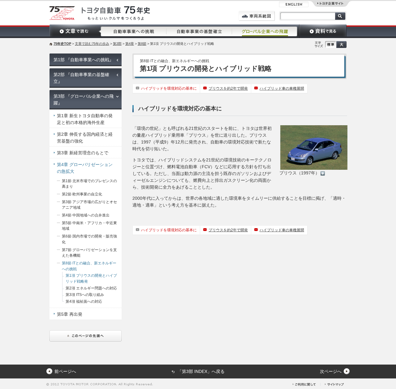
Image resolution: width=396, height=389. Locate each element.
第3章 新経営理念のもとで (82, 152)
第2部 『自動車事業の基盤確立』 (81, 78)
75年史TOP (62, 43)
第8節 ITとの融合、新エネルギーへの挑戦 (89, 266)
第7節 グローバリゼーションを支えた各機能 (89, 253)
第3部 (117, 43)
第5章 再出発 (69, 314)
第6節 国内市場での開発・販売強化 (89, 239)
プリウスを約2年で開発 (228, 88)
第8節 (142, 43)
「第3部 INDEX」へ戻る (201, 371)
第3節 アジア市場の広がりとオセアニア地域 (89, 205)
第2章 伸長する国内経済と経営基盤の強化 (85, 137)
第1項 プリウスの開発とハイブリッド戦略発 (91, 278)
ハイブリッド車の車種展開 (282, 88)
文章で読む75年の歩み (92, 43)
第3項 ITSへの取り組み (85, 295)
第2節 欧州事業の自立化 (82, 194)
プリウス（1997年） (299, 172)
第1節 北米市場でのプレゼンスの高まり (89, 184)
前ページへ (65, 371)
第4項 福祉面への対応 (84, 301)
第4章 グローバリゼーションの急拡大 (85, 168)
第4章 (129, 43)
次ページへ (331, 371)
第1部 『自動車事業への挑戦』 (84, 59)
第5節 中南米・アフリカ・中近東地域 (89, 226)
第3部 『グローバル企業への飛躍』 (84, 99)
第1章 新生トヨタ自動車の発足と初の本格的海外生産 (85, 119)
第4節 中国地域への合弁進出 (86, 215)
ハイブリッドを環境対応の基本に (169, 88)
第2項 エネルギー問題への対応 (91, 288)
